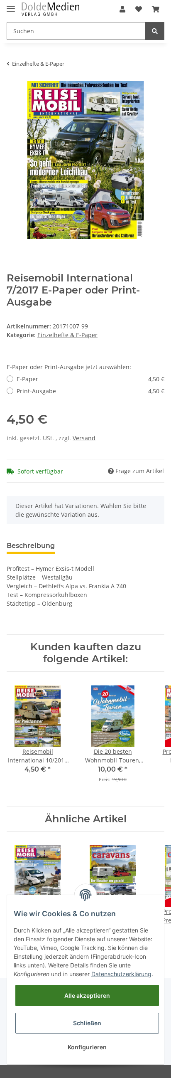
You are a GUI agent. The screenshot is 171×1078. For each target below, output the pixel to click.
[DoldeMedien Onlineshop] (50, 9)
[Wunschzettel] (138, 9)
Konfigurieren (87, 1047)
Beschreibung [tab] (31, 546)
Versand (84, 438)
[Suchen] (154, 31)
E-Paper (90, 379)
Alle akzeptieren (87, 995)
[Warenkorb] (155, 9)
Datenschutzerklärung (121, 973)
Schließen (87, 1022)
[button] (122, 9)
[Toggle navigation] (11, 5)
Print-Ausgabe (90, 391)
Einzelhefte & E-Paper (67, 335)
